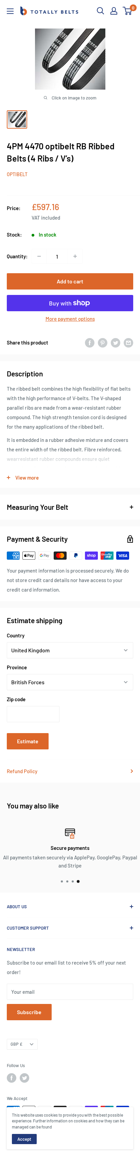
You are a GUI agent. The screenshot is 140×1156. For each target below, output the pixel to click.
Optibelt (17, 174)
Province (17, 667)
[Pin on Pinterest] (102, 342)
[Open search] (100, 11)
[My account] (113, 11)
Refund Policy (22, 771)
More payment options (70, 319)
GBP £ (16, 1044)
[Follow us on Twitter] (24, 1078)
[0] (127, 11)
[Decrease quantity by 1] (39, 256)
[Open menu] (10, 11)
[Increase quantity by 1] (75, 256)
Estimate (27, 741)
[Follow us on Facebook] (11, 1078)
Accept (24, 1139)
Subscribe (29, 1012)
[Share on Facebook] (89, 342)
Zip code (16, 699)
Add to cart (70, 281)
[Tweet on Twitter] (115, 342)
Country (15, 635)
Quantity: (17, 256)
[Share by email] (128, 342)
